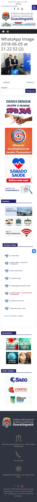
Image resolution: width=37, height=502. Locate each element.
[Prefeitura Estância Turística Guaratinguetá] (3, 31)
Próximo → (31, 82)
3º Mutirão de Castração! (9, 6)
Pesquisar (4, 87)
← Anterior (5, 82)
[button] (34, 7)
